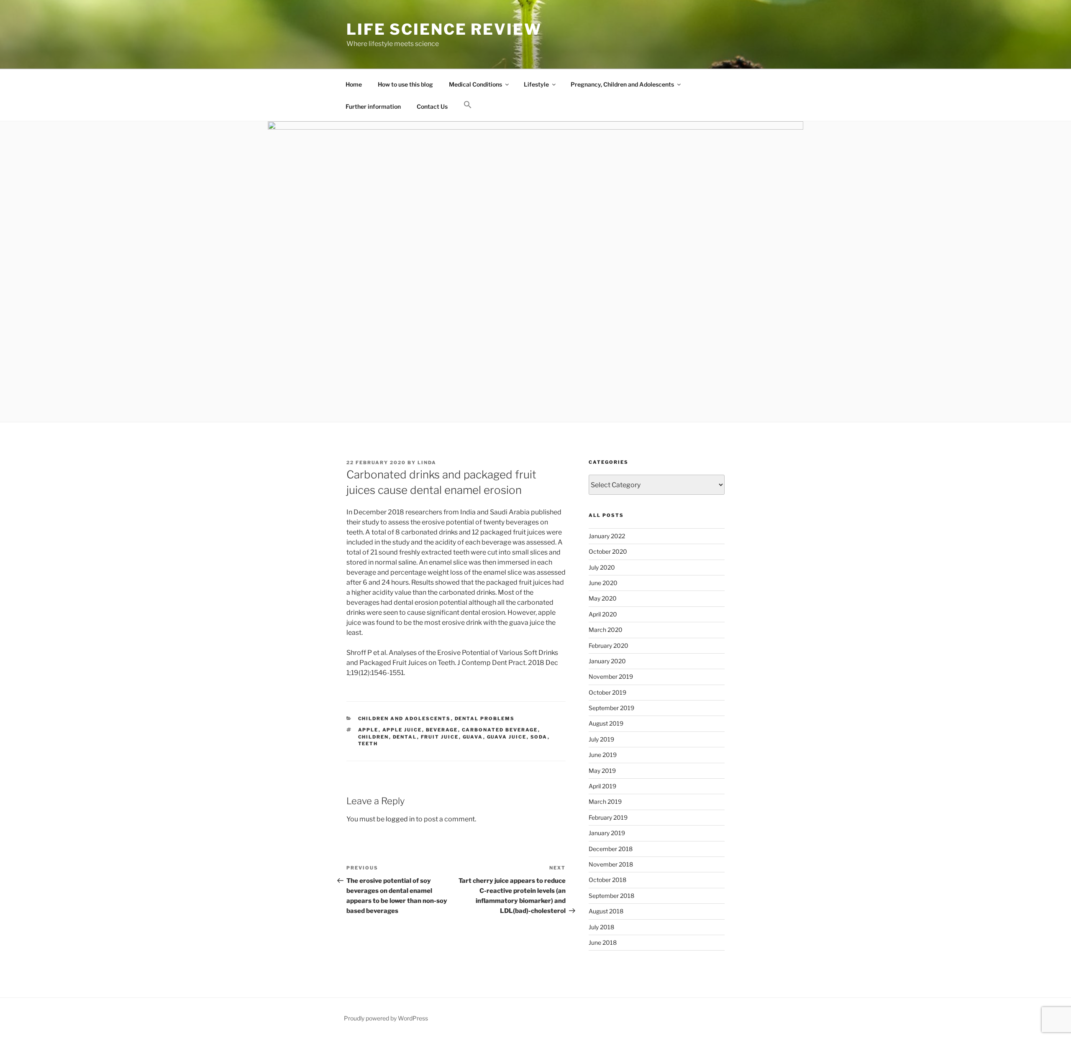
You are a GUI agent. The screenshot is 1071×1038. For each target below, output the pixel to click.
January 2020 (607, 661)
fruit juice (440, 737)
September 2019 (611, 707)
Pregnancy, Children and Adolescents (622, 84)
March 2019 (605, 801)
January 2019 (607, 832)
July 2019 (601, 739)
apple (368, 730)
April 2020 (603, 614)
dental (405, 737)
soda (539, 737)
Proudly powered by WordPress (386, 1018)
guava (473, 737)
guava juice (507, 737)
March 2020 (606, 629)
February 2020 (608, 645)
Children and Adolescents (404, 718)
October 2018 (607, 879)
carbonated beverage (500, 730)
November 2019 (611, 676)
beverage (442, 730)
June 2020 (603, 582)
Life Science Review (444, 29)
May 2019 (602, 770)
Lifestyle (536, 84)
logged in (400, 819)
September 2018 (611, 895)
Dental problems (485, 718)
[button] (467, 105)
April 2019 (602, 786)
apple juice (402, 730)
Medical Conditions (475, 84)
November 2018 (611, 864)
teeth (368, 744)
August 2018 (606, 911)
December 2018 (611, 848)
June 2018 (603, 942)
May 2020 (603, 598)
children (373, 737)
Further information (373, 106)
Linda (427, 462)
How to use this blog (405, 84)
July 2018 (601, 927)
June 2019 (603, 754)
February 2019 (608, 817)
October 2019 (607, 692)
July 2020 (602, 567)
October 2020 (608, 551)
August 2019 (606, 723)
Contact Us (432, 106)
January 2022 (607, 535)
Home (354, 84)
